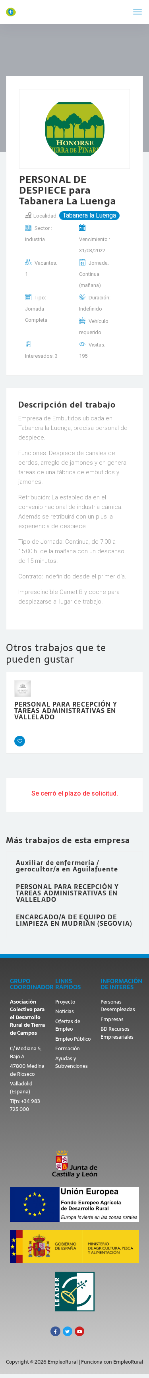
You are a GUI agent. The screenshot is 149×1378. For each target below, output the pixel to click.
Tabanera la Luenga (89, 215)
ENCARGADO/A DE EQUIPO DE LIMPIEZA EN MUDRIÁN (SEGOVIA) (74, 920)
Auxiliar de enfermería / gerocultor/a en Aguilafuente (67, 865)
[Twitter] (67, 1331)
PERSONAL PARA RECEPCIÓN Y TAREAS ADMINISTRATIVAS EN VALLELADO (66, 710)
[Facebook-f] (55, 1331)
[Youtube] (79, 1331)
